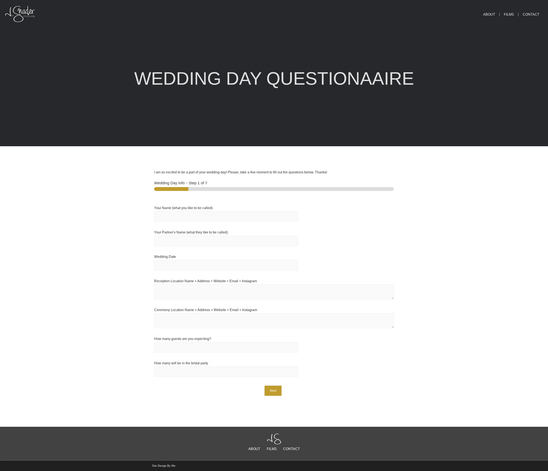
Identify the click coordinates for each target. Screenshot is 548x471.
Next (273, 390)
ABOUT (489, 14)
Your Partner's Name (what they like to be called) (191, 232)
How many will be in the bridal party (181, 363)
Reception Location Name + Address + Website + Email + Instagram (205, 281)
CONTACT (531, 14)
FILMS (509, 14)
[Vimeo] (394, 465)
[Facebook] (386, 465)
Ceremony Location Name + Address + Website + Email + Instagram (205, 310)
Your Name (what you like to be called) (183, 208)
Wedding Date (165, 256)
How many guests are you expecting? (182, 339)
